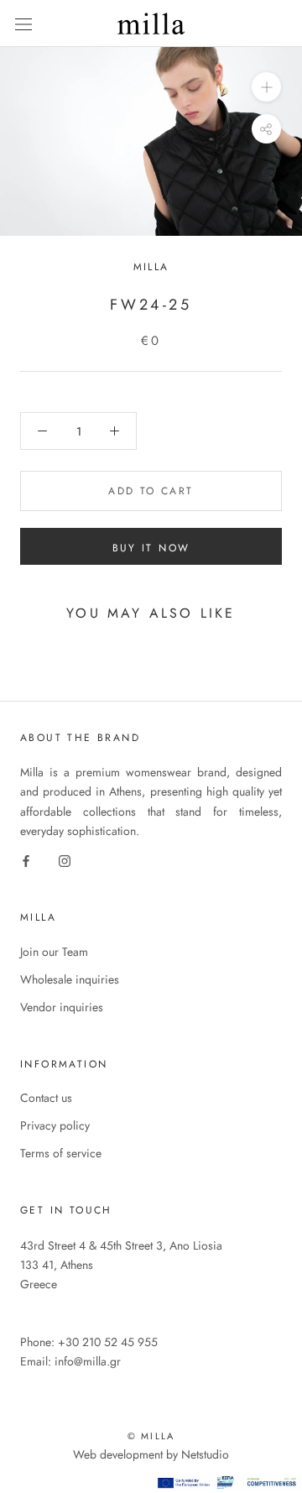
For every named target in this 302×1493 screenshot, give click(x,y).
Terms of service (61, 1153)
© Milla (151, 1436)
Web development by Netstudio (151, 1454)
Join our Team (54, 951)
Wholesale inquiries (69, 979)
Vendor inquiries (61, 1007)
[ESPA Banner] (226, 1483)
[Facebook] (26, 859)
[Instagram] (64, 859)
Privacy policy (55, 1125)
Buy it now (151, 548)
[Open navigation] (23, 23)
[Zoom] (266, 86)
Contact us (46, 1097)
